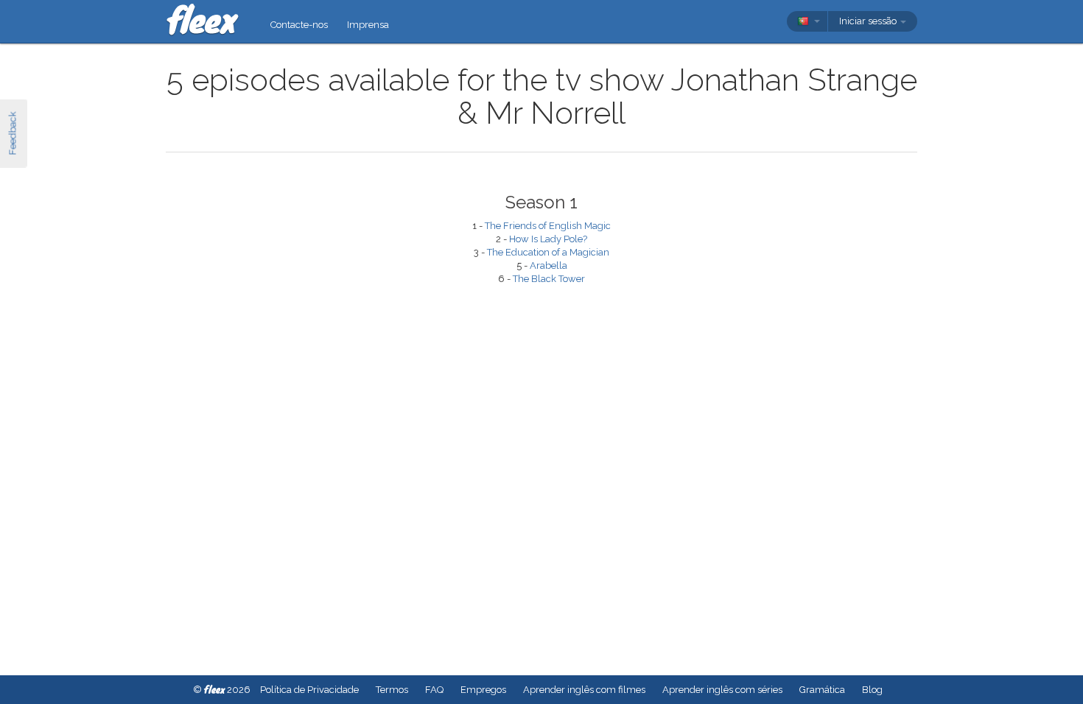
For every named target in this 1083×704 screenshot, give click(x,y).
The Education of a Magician (548, 252)
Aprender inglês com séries (722, 689)
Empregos (483, 689)
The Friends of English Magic (548, 225)
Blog (872, 689)
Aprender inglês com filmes (584, 689)
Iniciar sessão (869, 21)
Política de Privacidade (309, 689)
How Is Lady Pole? (548, 238)
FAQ (434, 689)
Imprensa (368, 24)
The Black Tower (549, 278)
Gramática (822, 689)
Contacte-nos (299, 24)
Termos (392, 689)
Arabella (548, 265)
